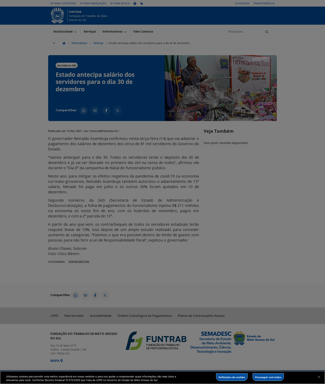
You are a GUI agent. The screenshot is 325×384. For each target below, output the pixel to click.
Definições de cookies (232, 377)
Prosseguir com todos (268, 377)
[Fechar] (319, 377)
